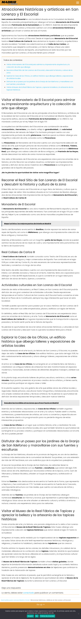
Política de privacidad (47, 616)
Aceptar (30, 616)
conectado (28, 592)
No (37, 616)
